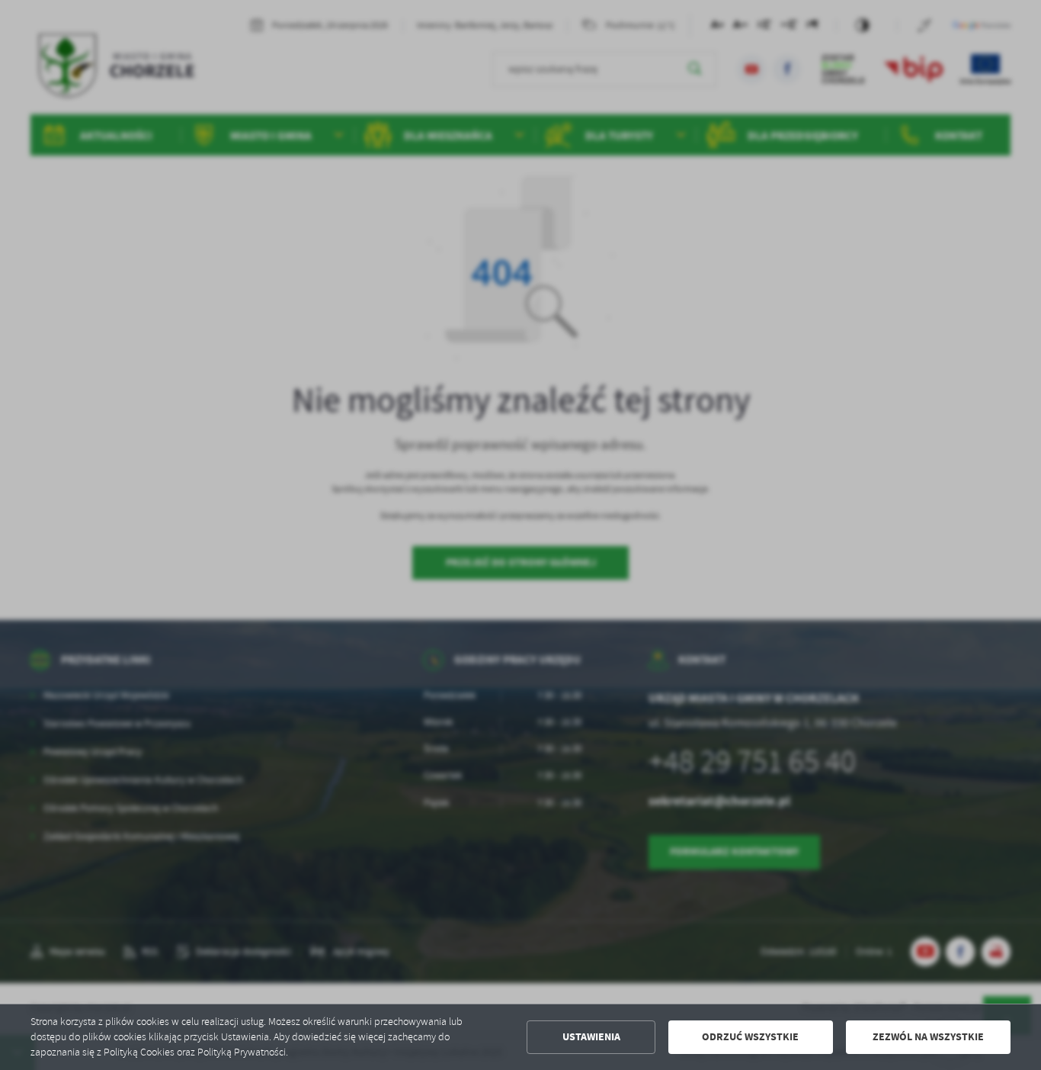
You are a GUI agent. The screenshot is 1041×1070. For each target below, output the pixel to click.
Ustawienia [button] (591, 1037)
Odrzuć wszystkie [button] (750, 1037)
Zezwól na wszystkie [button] (928, 1037)
